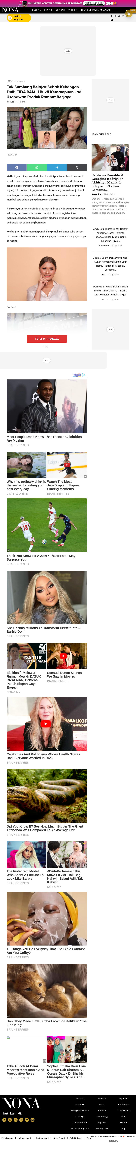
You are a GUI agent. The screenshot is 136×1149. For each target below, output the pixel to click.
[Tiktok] (123, 16)
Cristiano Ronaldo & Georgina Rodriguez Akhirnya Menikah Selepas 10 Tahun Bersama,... (108, 182)
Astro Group (113, 1141)
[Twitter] (119, 16)
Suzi (12, 101)
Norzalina (97, 194)
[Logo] (10, 9)
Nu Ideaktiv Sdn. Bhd (115, 1136)
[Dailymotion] (112, 20)
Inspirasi (21, 80)
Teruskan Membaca (47, 338)
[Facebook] (112, 16)
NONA (10, 80)
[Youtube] (27, 1120)
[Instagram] (115, 16)
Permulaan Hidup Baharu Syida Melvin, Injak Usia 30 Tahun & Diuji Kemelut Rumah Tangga (110, 290)
